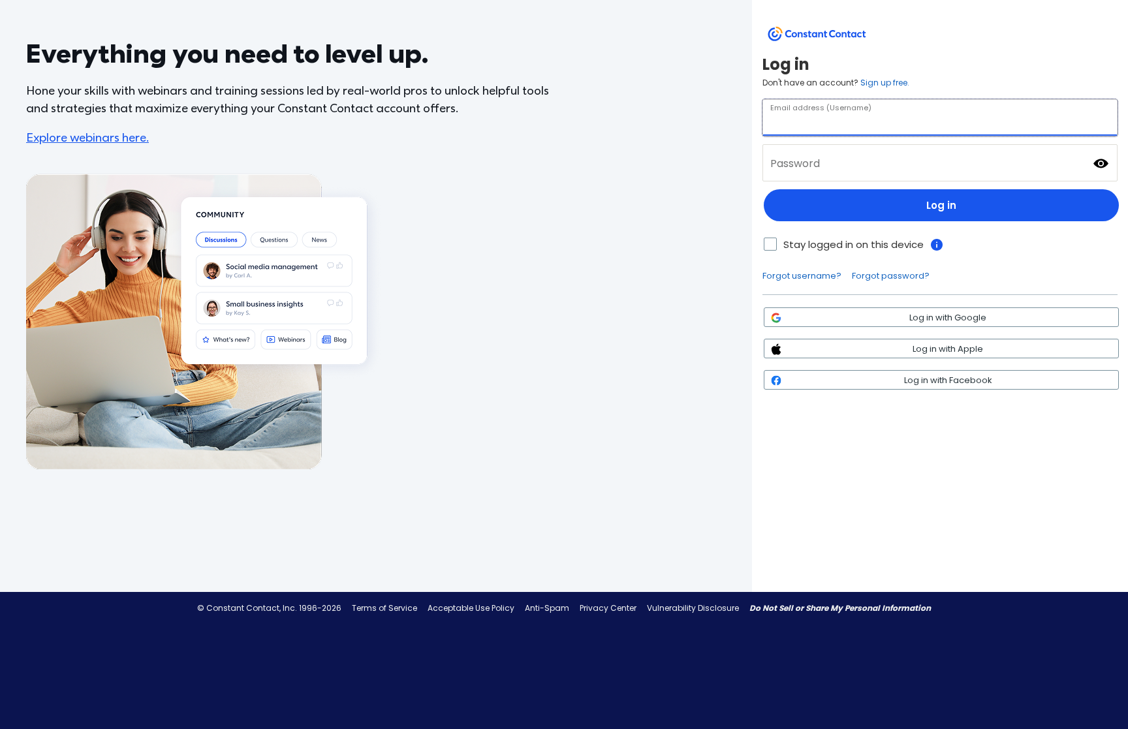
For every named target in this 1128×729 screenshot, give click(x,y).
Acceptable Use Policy (471, 607)
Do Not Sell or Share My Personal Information (840, 607)
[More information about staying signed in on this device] (936, 244)
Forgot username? (801, 276)
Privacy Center (608, 607)
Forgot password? (891, 276)
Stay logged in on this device (853, 244)
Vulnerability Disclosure (693, 607)
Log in (941, 205)
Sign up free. (884, 82)
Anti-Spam (547, 607)
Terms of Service (384, 607)
